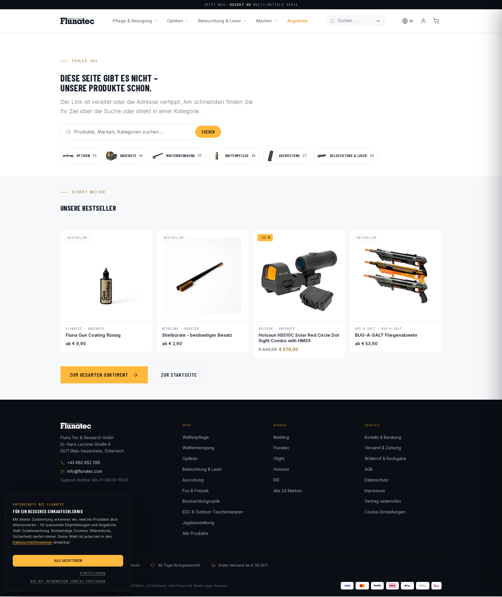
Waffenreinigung (198, 447)
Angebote (297, 20)
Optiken (175, 20)
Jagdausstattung (198, 522)
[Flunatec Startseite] (77, 21)
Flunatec (281, 447)
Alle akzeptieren (68, 560)
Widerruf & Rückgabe (385, 458)
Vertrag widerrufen (383, 501)
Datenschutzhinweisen (32, 542)
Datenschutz (376, 479)
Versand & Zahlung (383, 447)
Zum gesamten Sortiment (99, 374)
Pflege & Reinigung (132, 20)
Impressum (375, 490)
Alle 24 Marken (287, 490)
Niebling (281, 437)
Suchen (208, 131)
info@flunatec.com (84, 471)
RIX (276, 479)
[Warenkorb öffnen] (436, 20)
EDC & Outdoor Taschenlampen (212, 511)
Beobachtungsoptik (201, 501)
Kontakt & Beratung (383, 437)
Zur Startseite (179, 374)
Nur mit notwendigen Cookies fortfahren (68, 581)
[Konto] (423, 20)
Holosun (281, 469)
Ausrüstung (193, 479)
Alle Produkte (195, 533)
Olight (278, 458)
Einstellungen (92, 573)
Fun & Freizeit (195, 490)
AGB (369, 469)
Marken (264, 20)
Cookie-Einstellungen (385, 511)
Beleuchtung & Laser (219, 20)
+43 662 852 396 (83, 462)
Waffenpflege (195, 437)
